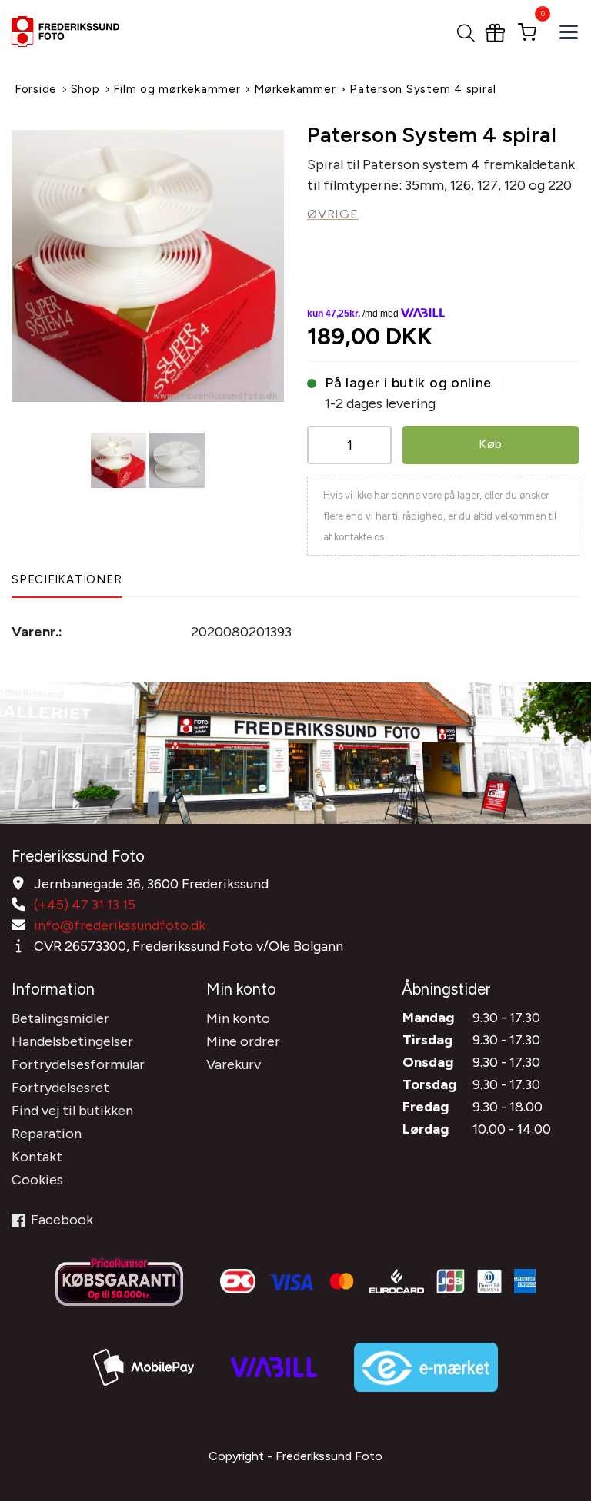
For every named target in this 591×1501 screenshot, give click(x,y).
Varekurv (233, 1064)
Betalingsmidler (60, 1018)
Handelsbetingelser (72, 1041)
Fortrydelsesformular (78, 1064)
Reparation (47, 1133)
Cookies (37, 1179)
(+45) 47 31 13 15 (84, 904)
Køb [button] (491, 444)
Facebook (62, 1219)
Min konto (238, 1018)
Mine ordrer (243, 1041)
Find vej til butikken (72, 1110)
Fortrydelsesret (60, 1087)
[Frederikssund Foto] (86, 31)
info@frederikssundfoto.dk (119, 925)
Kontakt (37, 1156)
